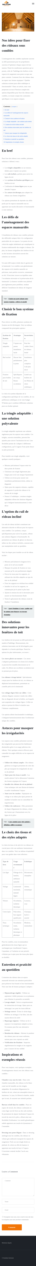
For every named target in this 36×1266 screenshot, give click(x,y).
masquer (14, 106)
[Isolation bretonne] (6, 4)
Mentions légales (7, 1243)
